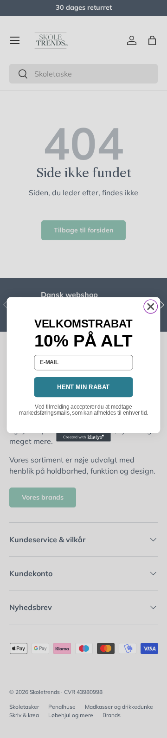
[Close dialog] (150, 306)
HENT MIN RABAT (83, 387)
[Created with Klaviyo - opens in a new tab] (83, 437)
